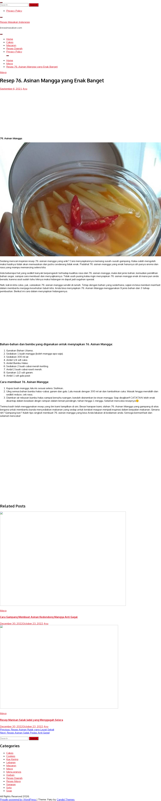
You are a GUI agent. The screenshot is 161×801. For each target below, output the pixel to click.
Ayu (25, 88)
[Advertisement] (80, 112)
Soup (9, 790)
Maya (3, 72)
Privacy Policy (14, 10)
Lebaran (11, 762)
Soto (9, 787)
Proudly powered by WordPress (18, 799)
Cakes (9, 42)
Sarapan (11, 784)
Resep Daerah (14, 48)
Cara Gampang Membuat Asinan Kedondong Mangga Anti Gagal (39, 617)
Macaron (11, 45)
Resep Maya (13, 781)
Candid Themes (66, 799)
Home (9, 39)
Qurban (10, 774)
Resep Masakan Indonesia (15, 22)
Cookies (10, 756)
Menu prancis (13, 771)
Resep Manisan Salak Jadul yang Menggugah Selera (31, 719)
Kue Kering (12, 759)
